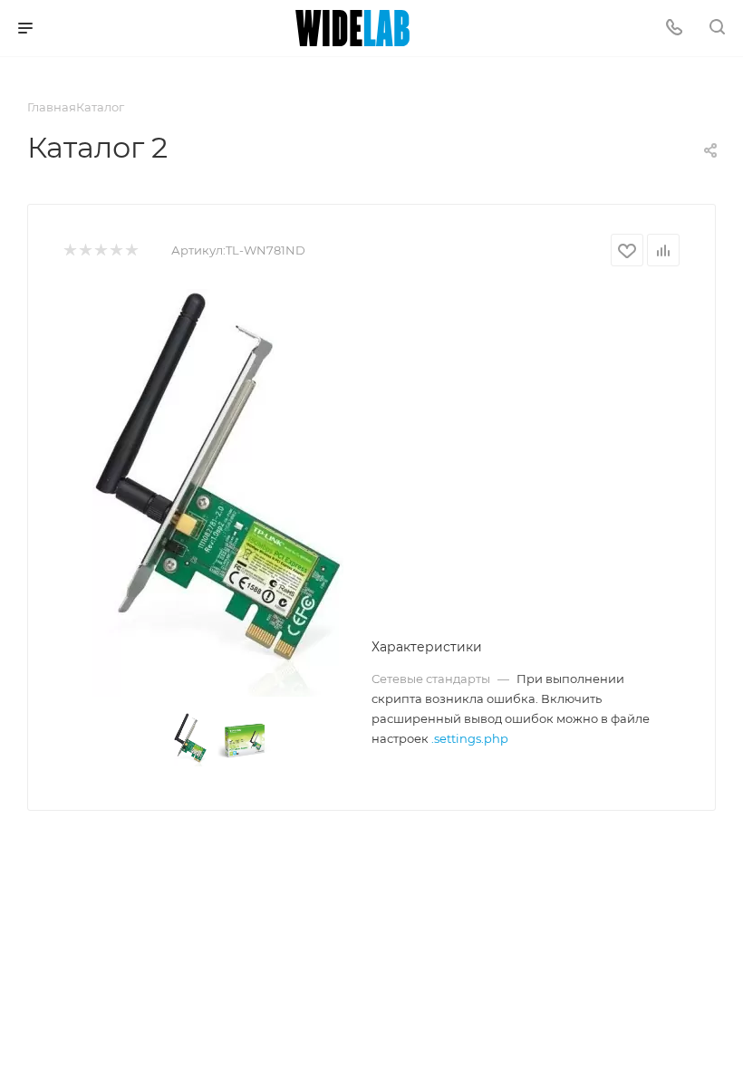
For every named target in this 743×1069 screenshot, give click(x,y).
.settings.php (469, 738)
